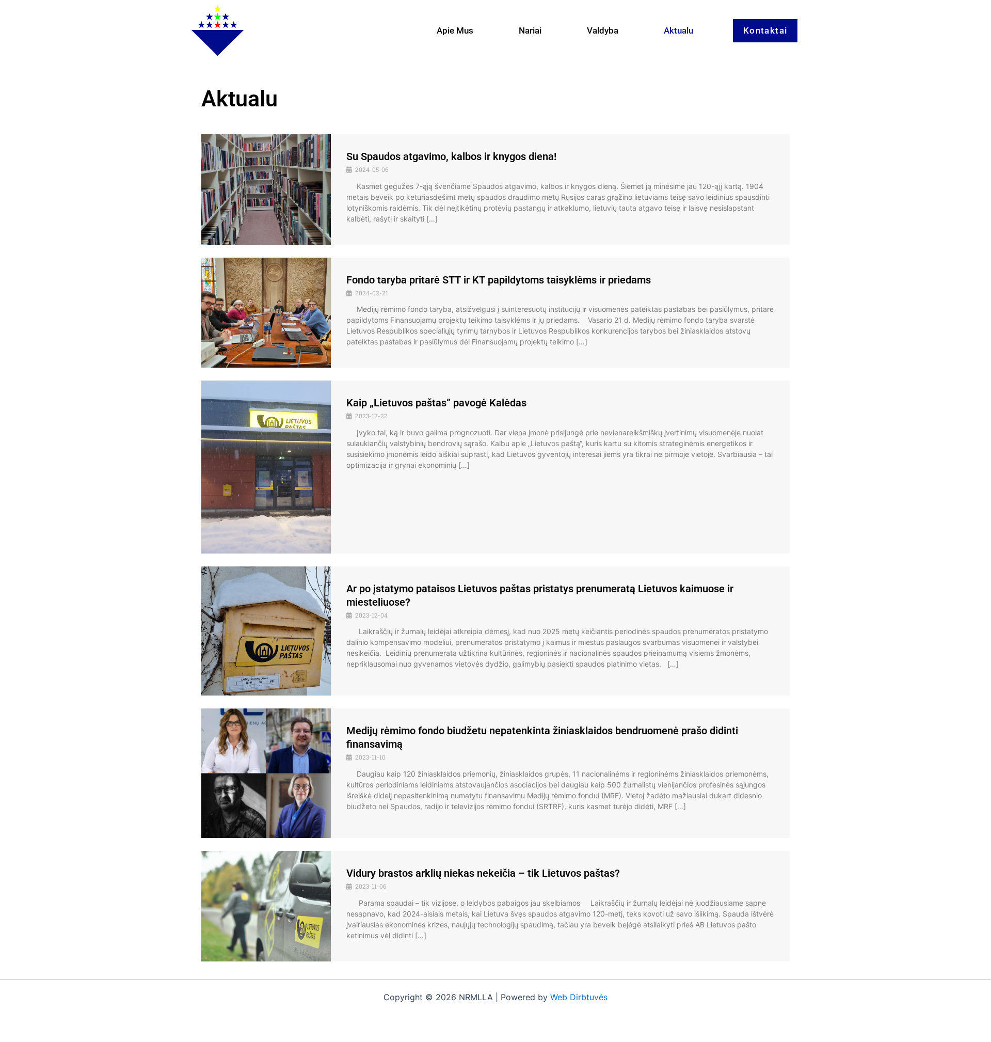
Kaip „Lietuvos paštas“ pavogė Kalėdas (436, 403)
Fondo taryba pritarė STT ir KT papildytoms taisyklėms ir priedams (498, 280)
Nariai (530, 30)
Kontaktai (765, 30)
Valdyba (602, 30)
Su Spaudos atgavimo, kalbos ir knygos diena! (451, 156)
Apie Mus (455, 30)
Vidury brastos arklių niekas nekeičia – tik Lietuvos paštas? (483, 873)
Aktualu (678, 30)
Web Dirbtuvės (579, 997)
